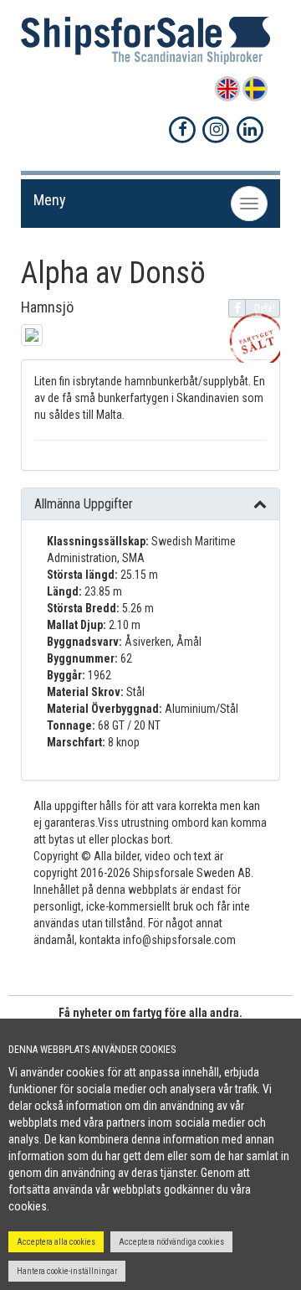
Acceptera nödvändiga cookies (171, 1241)
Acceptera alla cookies (56, 1241)
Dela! (264, 308)
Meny (49, 200)
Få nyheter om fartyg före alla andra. (150, 1012)
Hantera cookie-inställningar (67, 1271)
